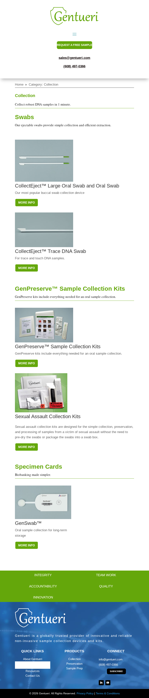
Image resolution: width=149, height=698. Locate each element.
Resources (33, 671)
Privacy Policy (85, 693)
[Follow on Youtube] (107, 682)
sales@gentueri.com (74, 58)
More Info (26, 202)
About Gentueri (32, 659)
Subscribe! (116, 671)
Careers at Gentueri (32, 665)
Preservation (74, 663)
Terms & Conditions (108, 693)
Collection (74, 659)
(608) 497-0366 (74, 66)
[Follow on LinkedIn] (101, 682)
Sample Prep (74, 668)
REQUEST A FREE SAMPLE (74, 44)
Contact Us (32, 675)
